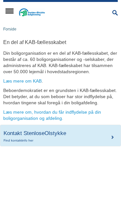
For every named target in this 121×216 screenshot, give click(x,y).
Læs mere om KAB (22, 81)
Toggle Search (115, 13)
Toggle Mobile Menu (9, 11)
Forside (9, 29)
